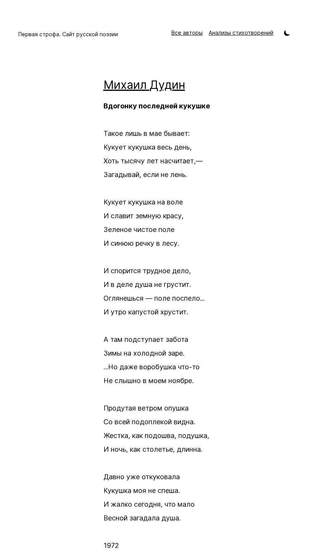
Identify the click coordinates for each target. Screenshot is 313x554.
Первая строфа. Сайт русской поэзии (68, 34)
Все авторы (187, 32)
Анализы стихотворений (241, 32)
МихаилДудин (144, 85)
